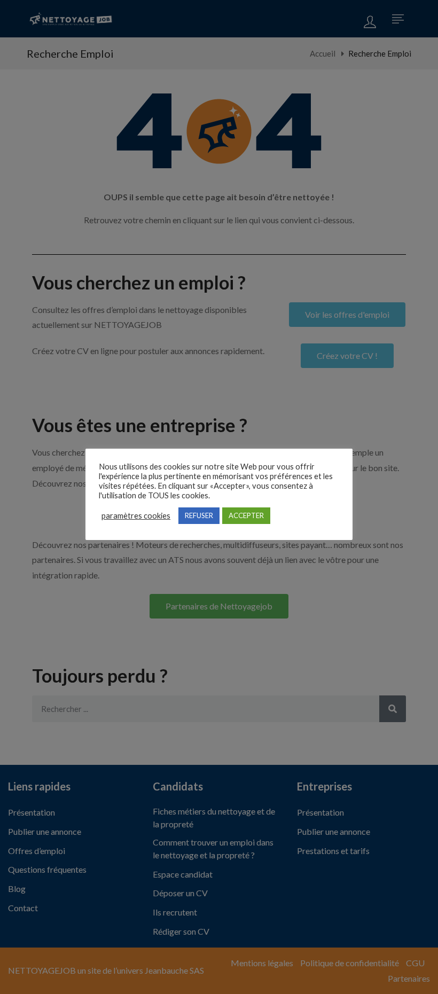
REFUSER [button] (199, 515)
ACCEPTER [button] (246, 515)
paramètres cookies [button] (135, 515)
